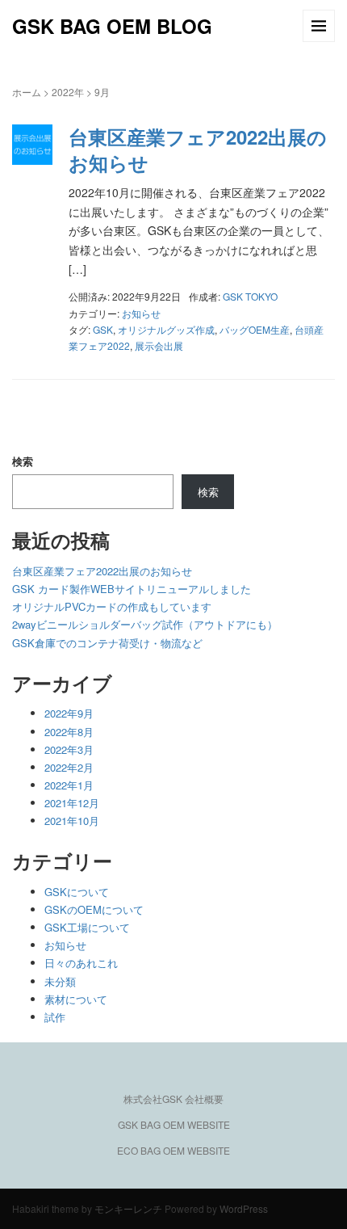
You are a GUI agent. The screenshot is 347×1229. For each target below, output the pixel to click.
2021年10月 (71, 820)
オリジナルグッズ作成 (166, 329)
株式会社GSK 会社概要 (173, 1098)
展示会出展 (159, 345)
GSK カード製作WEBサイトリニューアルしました (131, 588)
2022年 (68, 92)
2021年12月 (71, 802)
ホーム (26, 92)
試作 (54, 1017)
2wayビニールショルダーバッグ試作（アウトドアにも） (145, 624)
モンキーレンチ (128, 1208)
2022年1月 (69, 785)
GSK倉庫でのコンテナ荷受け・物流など (107, 642)
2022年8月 (69, 731)
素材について (75, 999)
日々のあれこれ (81, 962)
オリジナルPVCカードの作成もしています (111, 606)
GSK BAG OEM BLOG (112, 26)
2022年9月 (69, 713)
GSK (103, 329)
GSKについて (76, 891)
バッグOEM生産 (254, 329)
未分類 (60, 981)
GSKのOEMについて (94, 909)
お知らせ (141, 313)
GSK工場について (87, 927)
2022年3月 (69, 749)
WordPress (243, 1208)
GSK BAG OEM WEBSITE (174, 1124)
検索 (22, 461)
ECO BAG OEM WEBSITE (173, 1150)
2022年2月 (69, 767)
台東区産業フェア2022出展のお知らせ (198, 149)
